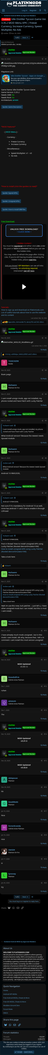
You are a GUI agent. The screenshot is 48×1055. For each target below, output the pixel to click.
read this (32, 259)
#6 (46, 458)
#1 (46, 59)
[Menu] (3, 10)
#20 (45, 883)
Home (5, 990)
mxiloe (5, 33)
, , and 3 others (21, 354)
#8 (46, 531)
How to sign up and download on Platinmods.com (22, 310)
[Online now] (6, 54)
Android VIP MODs (10, 994)
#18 (45, 835)
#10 (45, 631)
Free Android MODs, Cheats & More (16, 998)
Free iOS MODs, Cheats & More (14, 1002)
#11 (45, 660)
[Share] (42, 59)
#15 (45, 761)
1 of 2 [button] (17, 37)
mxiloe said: (7, 463)
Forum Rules (8, 1009)
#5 (46, 421)
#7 (46, 493)
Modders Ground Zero (11, 1005)
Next (24, 37)
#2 (46, 338)
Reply (45, 349)
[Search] (45, 10)
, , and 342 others (26, 322)
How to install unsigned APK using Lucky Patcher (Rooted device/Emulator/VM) (22, 550)
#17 (45, 811)
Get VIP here (29, 271)
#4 (46, 394)
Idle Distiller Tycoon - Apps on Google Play (29, 75)
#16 (45, 787)
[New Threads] (40, 10)
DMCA (5, 1013)
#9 (46, 581)
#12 (45, 686)
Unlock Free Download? (24, 230)
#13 (45, 710)
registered (18, 246)
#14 (45, 734)
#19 (45, 859)
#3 (46, 370)
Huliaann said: (8, 425)
